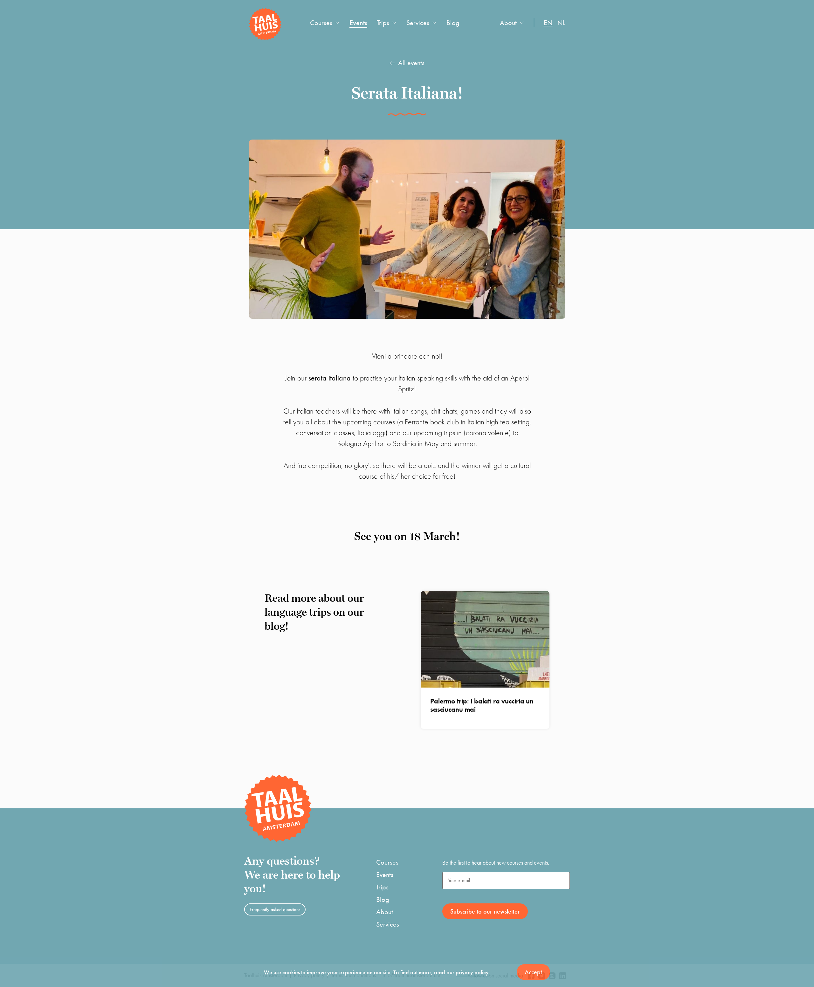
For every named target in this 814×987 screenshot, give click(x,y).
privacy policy (472, 972)
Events (358, 22)
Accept (533, 972)
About (508, 22)
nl (561, 22)
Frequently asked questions (275, 909)
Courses (321, 22)
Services (417, 22)
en (548, 22)
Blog (452, 22)
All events (411, 62)
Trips (383, 22)
